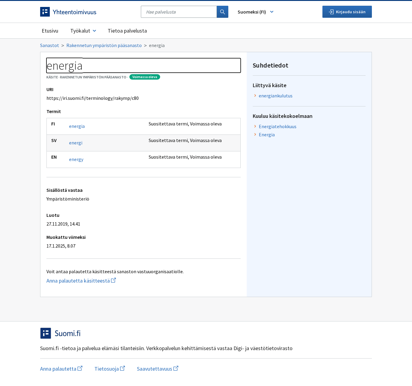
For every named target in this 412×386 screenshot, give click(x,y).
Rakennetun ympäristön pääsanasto (104, 45)
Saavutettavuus (157, 369)
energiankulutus (276, 96)
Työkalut (80, 30)
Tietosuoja (109, 369)
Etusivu (50, 30)
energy (76, 159)
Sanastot (49, 45)
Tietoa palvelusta (127, 30)
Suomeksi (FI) (252, 12)
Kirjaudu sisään (351, 11)
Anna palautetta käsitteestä (109, 281)
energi (75, 143)
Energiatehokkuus (277, 126)
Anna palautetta (61, 369)
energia (77, 126)
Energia (267, 134)
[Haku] (222, 12)
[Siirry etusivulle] (87, 12)
